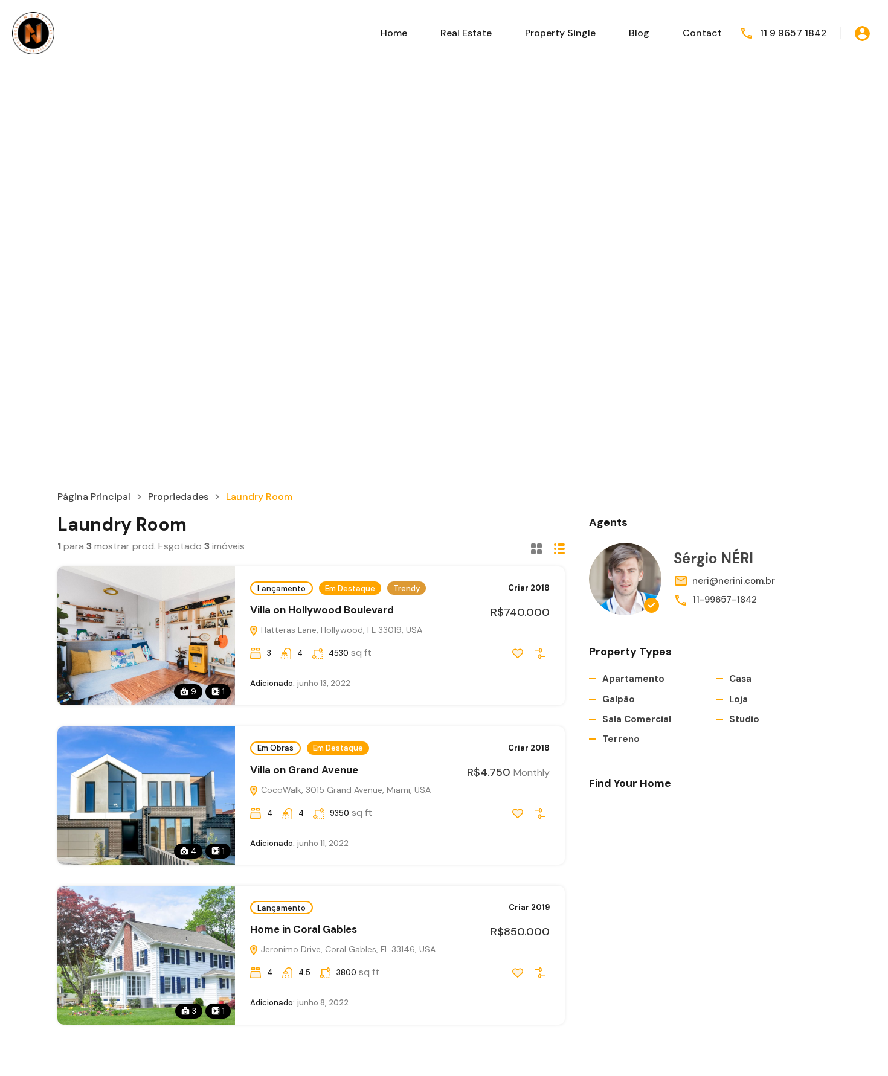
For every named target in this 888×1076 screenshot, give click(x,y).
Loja (738, 699)
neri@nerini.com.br (733, 581)
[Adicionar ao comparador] (540, 653)
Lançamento (281, 588)
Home (394, 33)
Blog (639, 33)
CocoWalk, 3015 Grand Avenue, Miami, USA (345, 789)
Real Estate (466, 33)
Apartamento (633, 679)
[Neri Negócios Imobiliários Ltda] (33, 32)
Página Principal (93, 497)
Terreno (621, 739)
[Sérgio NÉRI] (625, 579)
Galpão (618, 699)
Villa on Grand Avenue (304, 770)
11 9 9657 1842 (793, 33)
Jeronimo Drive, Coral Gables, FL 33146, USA (347, 949)
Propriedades (178, 497)
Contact (702, 33)
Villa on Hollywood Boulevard (322, 609)
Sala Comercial (636, 719)
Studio (744, 719)
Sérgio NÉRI (713, 558)
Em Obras (275, 748)
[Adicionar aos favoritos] (517, 653)
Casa (740, 679)
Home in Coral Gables (303, 929)
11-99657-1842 (724, 600)
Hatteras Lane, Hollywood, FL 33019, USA (340, 629)
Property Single (560, 33)
